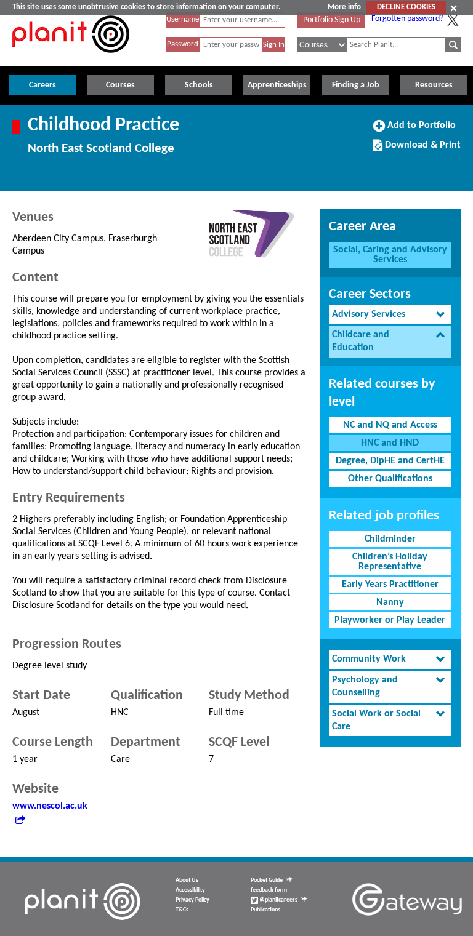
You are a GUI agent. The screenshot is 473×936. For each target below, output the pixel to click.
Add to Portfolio (420, 130)
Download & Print (421, 149)
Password (182, 44)
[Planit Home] (70, 60)
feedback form (269, 890)
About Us (187, 880)
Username (182, 19)
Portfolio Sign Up (331, 20)
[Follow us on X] (453, 20)
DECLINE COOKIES (406, 7)
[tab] (390, 314)
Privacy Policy (192, 900)
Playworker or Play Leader (389, 620)
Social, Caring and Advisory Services (390, 255)
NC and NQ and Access (390, 425)
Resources (434, 85)
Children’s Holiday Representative (389, 562)
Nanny (390, 602)
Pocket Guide (267, 880)
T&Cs (182, 910)
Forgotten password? (407, 18)
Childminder (390, 539)
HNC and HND (390, 443)
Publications (265, 910)
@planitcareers (277, 900)
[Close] (454, 8)
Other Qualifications (390, 479)
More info (344, 7)
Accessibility (190, 890)
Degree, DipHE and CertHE (390, 461)
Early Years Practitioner (390, 585)
